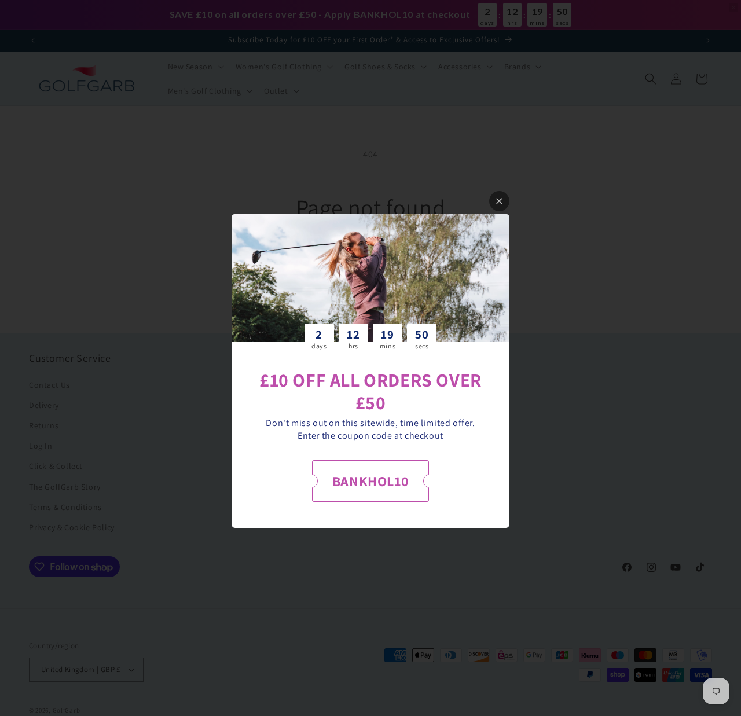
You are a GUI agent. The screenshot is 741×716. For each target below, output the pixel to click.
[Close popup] (499, 201)
